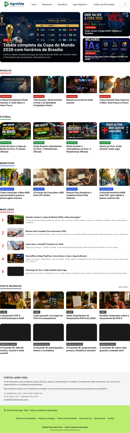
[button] (87, 4)
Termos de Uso (85, 418)
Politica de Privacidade (104, 4)
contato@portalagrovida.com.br (16, 399)
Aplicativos (47, 4)
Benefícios (62, 4)
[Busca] (125, 4)
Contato (111, 418)
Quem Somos (99, 418)
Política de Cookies (46, 418)
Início (34, 4)
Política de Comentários (26, 418)
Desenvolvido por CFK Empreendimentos (65, 430)
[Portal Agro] (14, 4)
